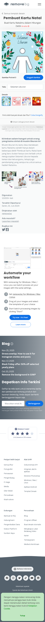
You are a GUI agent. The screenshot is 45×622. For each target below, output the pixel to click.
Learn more (21, 324)
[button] (7, 578)
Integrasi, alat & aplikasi (30, 470)
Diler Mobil (8, 491)
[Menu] (39, 4)
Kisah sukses (9, 499)
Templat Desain (30, 491)
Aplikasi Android (30, 487)
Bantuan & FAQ (10, 516)
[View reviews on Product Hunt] (22, 433)
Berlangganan (34, 403)
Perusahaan (8, 495)
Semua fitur (8, 465)
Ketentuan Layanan (22, 586)
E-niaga (7, 482)
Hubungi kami (9, 520)
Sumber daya (9, 533)
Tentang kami (29, 540)
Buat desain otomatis (32, 524)
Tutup (22, 615)
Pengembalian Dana (12, 524)
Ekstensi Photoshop (32, 476)
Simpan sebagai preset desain (23, 122)
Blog (6, 343)
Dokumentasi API (31, 465)
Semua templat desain (14, 13)
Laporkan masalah (10, 221)
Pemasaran (8, 473)
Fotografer (8, 469)
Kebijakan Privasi (32, 131)
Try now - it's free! (20, 317)
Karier (26, 535)
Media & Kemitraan (31, 544)
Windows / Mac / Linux (30, 481)
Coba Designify (37, 115)
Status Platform (10, 529)
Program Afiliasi (30, 520)
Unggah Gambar (33, 77)
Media (6, 486)
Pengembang (9, 478)
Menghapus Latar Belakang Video (31, 530)
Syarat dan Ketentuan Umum (22, 590)
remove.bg (7, 213)
